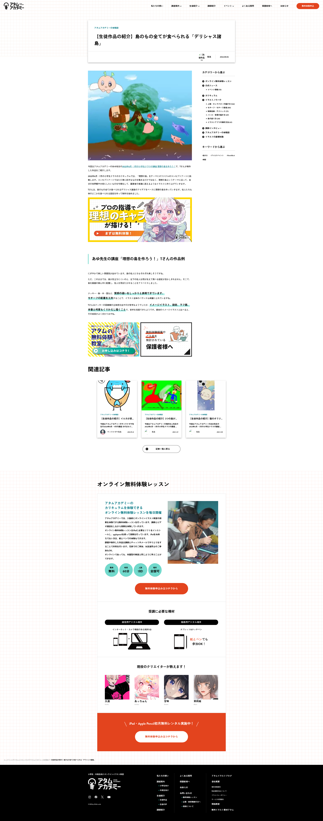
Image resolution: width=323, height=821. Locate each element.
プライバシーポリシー (219, 795)
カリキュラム (211, 95)
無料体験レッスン (190, 797)
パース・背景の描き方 (216, 115)
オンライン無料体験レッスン (218, 81)
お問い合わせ (186, 793)
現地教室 (216, 804)
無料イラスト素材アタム (223, 809)
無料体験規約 (216, 787)
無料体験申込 (308, 6)
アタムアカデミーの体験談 (217, 132)
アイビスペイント (217, 155)
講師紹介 (212, 6)
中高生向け (164, 790)
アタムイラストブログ (21, 760)
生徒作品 (163, 800)
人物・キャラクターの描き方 (219, 104)
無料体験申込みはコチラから (161, 588)
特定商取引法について (219, 791)
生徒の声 (163, 804)
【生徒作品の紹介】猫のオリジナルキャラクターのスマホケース (222, 418)
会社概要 (216, 781)
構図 (204, 160)
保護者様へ (267, 6)
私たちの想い (157, 6)
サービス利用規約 (218, 799)
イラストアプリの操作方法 (218, 122)
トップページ (8, 760)
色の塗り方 (212, 118)
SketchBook (231, 155)
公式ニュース (211, 85)
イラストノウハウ (213, 99)
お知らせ (284, 6)
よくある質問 (248, 6)
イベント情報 (213, 89)
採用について (188, 806)
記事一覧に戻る (163, 449)
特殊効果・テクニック (216, 111)
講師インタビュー (213, 128)
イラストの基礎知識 (214, 136)
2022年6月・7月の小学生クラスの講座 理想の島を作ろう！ (149, 166)
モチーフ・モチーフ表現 (217, 107)
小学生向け (164, 785)
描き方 (205, 155)
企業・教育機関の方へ (192, 802)
